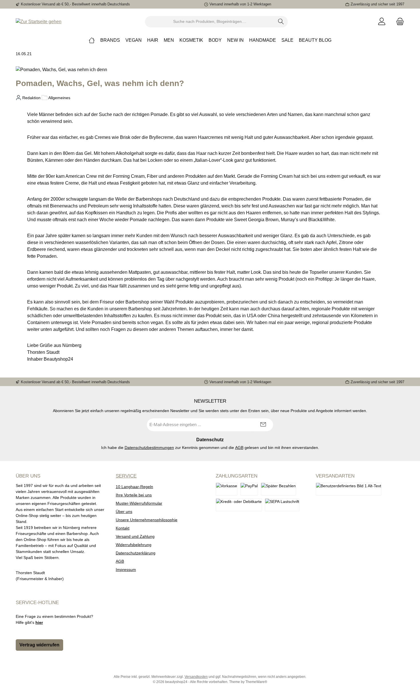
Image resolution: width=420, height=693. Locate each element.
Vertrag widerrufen (39, 644)
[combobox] (210, 21)
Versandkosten (196, 677)
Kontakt (122, 528)
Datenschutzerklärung (135, 553)
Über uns (124, 511)
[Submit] (263, 424)
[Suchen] (281, 21)
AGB (239, 447)
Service (126, 476)
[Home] (91, 40)
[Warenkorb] (398, 21)
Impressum (126, 569)
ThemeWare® (256, 682)
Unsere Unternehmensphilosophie (146, 520)
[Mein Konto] (381, 21)
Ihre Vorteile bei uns (134, 495)
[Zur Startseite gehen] (38, 21)
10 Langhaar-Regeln (134, 486)
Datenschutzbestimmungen (149, 447)
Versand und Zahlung (135, 536)
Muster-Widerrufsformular (139, 503)
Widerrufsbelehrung (133, 544)
